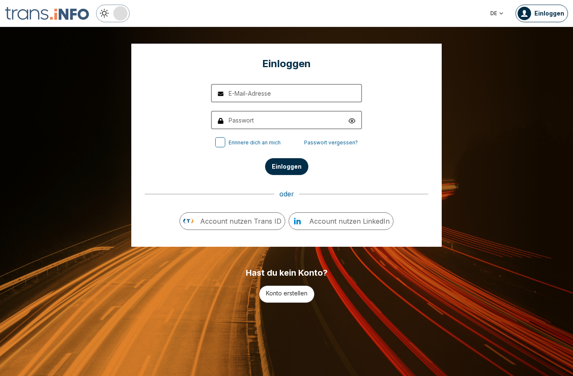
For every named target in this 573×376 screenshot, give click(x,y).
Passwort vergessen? (331, 142)
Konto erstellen (286, 293)
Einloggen (287, 166)
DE (493, 13)
